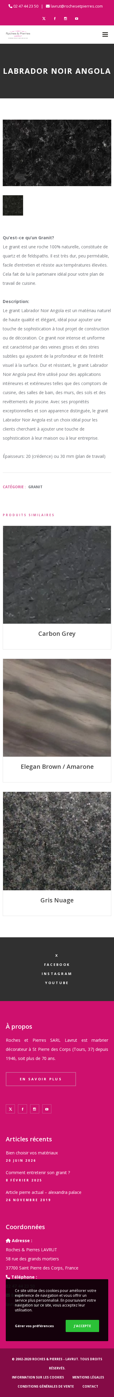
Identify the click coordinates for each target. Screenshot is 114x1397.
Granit (35, 486)
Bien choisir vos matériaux (32, 1153)
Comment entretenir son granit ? (38, 1172)
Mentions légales (88, 1377)
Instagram (57, 973)
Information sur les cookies (38, 1377)
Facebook (57, 964)
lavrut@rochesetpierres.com (77, 6)
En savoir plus (41, 1079)
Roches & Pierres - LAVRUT (55, 1359)
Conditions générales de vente (46, 1386)
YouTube (57, 982)
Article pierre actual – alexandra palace (43, 1192)
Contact (90, 1386)
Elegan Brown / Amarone (57, 766)
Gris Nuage (57, 900)
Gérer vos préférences (34, 1326)
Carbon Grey (57, 633)
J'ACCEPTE (82, 1326)
